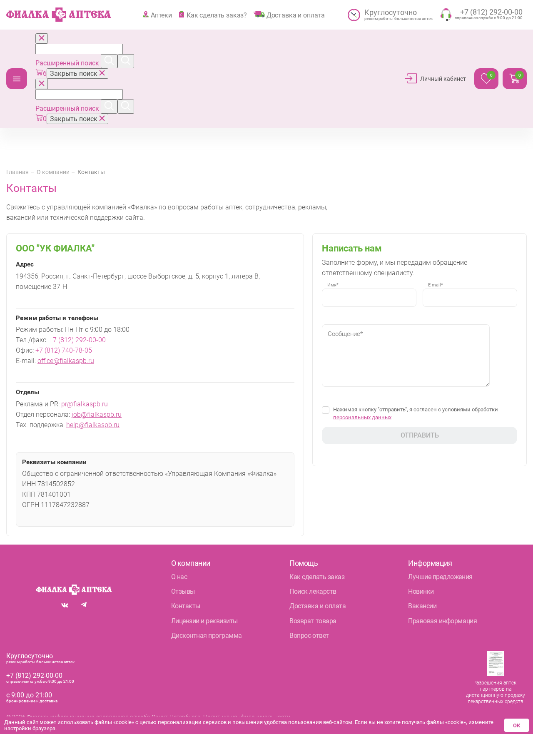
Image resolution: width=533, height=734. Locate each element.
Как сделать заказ (316, 577)
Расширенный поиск (68, 63)
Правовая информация (442, 621)
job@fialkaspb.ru (97, 414)
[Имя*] (369, 304)
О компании (53, 172)
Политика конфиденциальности (246, 717)
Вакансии (422, 606)
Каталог (16, 78)
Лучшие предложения (440, 577)
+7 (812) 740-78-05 (63, 350)
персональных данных (362, 417)
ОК (516, 725)
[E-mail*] (470, 304)
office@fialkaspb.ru (65, 361)
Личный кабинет (443, 78)
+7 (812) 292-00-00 (77, 340)
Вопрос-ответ (309, 635)
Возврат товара (312, 621)
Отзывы (183, 591)
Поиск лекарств (312, 591)
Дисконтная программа (206, 635)
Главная (17, 172)
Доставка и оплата (295, 15)
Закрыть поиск (74, 73)
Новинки (421, 591)
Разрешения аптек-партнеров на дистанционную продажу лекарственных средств (495, 692)
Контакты (185, 606)
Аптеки (161, 15)
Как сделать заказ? (217, 15)
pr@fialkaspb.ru (84, 404)
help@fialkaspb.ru (93, 425)
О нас (179, 577)
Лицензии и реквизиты (204, 621)
